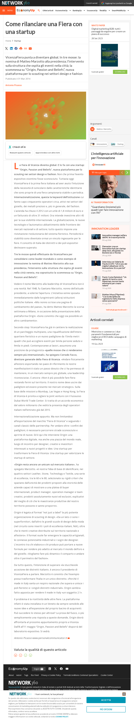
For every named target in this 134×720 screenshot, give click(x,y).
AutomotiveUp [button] (61, 10)
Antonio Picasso (13, 85)
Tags (26, 675)
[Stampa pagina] (21, 48)
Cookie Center (107, 675)
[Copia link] (25, 48)
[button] (8, 10)
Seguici (37, 669)
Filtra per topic (100, 172)
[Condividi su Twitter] (6, 48)
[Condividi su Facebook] (16, 48)
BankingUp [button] (77, 10)
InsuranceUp (92, 10)
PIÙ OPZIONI (106, 709)
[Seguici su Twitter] (55, 669)
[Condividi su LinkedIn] (11, 48)
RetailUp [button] (103, 10)
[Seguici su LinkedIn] (49, 669)
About (11, 675)
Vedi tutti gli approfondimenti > (116, 310)
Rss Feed (35, 675)
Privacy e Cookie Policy (51, 675)
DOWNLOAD (120, 72)
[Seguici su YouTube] (67, 669)
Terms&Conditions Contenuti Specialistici (80, 675)
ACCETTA (106, 700)
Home (8, 40)
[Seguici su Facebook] (61, 669)
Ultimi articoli (48, 10)
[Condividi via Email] (30, 48)
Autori (18, 675)
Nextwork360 (14, 687)
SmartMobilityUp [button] (119, 10)
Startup (17, 40)
